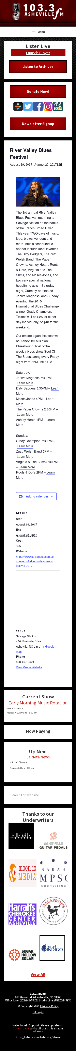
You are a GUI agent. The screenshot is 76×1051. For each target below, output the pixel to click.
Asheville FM (38, 11)
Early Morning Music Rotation (38, 703)
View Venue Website (29, 667)
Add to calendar (37, 496)
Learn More (25, 383)
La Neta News (38, 757)
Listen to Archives (38, 66)
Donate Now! (38, 91)
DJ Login (38, 1012)
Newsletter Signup (38, 123)
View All (38, 974)
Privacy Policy (50, 1006)
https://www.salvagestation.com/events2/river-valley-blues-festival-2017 (35, 561)
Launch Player (38, 52)
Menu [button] (41, 32)
